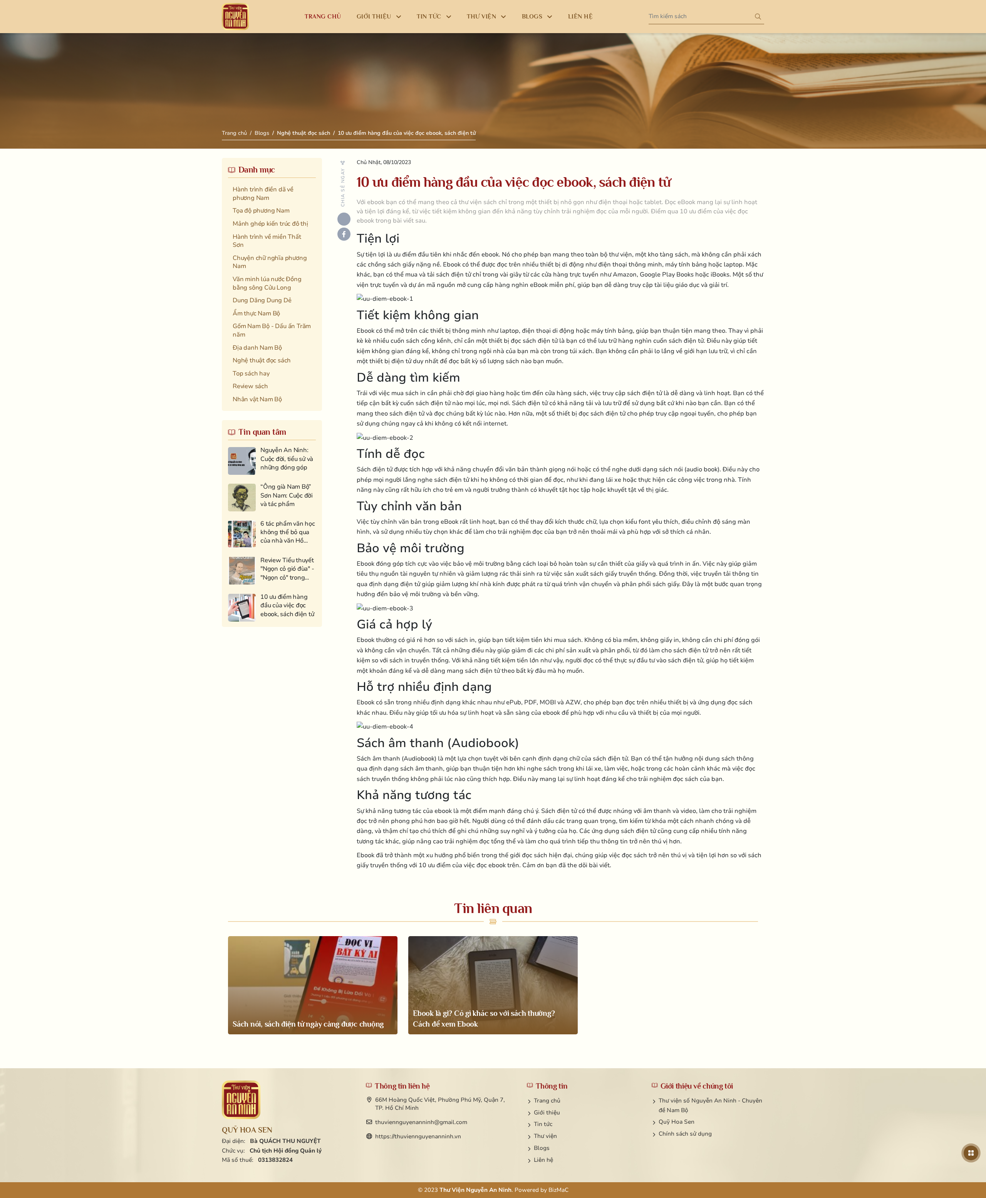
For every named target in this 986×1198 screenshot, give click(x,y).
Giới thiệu (547, 1112)
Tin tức (543, 1124)
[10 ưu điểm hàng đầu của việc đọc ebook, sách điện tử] (272, 607)
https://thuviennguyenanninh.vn (418, 1136)
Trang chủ (234, 133)
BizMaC (558, 1190)
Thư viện (545, 1136)
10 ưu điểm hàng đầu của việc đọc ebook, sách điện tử (407, 133)
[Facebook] (343, 234)
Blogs (262, 133)
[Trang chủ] (235, 16)
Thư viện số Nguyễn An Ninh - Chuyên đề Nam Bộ (710, 1105)
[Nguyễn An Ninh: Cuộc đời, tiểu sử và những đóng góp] (272, 461)
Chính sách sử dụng (685, 1134)
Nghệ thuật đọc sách (303, 133)
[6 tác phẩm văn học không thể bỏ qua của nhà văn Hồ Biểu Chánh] (272, 534)
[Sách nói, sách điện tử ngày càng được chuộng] (312, 985)
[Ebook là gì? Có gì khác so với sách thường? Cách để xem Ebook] (493, 985)
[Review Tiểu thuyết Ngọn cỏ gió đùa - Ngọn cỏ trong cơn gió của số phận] (272, 571)
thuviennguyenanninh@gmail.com (421, 1122)
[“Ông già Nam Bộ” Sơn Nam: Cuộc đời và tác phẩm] (272, 497)
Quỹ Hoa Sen (676, 1122)
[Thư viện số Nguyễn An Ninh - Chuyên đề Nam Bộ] (241, 1100)
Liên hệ (543, 1160)
